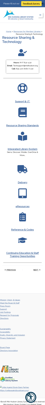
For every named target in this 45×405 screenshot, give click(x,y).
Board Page (5, 347)
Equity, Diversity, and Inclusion (12, 335)
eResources (22, 206)
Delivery (22, 182)
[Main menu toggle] (40, 15)
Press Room (5, 306)
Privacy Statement (7, 338)
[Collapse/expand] (42, 3)
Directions (4, 318)
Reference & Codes (22, 229)
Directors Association (9, 350)
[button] (30, 397)
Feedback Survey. (31, 3)
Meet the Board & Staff (9, 303)
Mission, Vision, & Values (10, 300)
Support (3, 309)
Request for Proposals (9, 315)
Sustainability (5, 329)
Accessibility (5, 332)
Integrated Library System (22, 149)
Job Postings (5, 312)
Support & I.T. (22, 101)
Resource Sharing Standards (22, 125)
